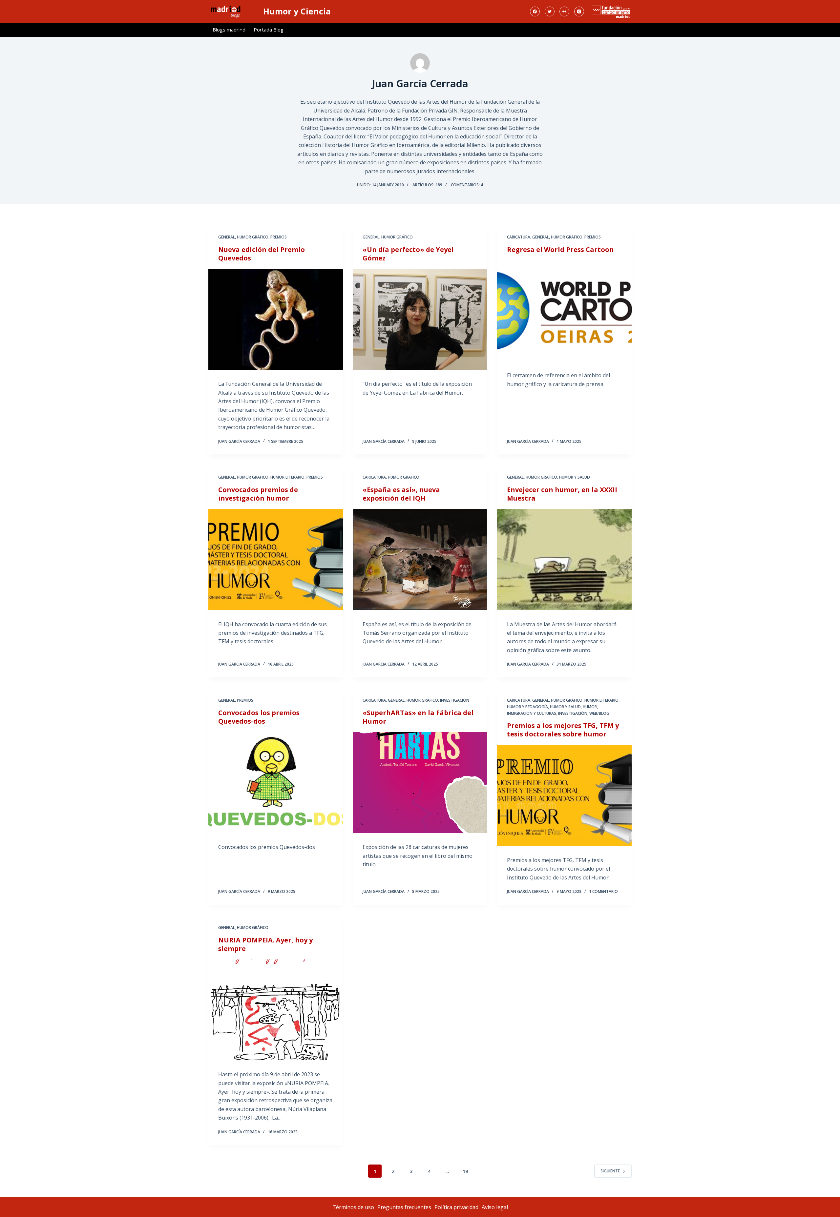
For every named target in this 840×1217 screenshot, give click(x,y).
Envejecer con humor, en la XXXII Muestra (562, 494)
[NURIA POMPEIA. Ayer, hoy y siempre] (275, 1010)
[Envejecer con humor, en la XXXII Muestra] (564, 559)
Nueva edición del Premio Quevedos (261, 253)
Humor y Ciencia (297, 11)
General (226, 237)
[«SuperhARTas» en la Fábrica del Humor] (420, 782)
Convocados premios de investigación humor (258, 494)
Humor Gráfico (252, 237)
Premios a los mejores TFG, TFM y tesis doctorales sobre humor (563, 729)
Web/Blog (599, 713)
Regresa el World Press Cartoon (560, 249)
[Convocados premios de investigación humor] (275, 559)
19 (465, 1171)
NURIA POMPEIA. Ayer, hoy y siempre (265, 944)
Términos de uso (353, 1207)
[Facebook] (535, 11)
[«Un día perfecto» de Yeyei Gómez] (420, 319)
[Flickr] (564, 11)
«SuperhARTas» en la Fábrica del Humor (418, 717)
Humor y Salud (574, 477)
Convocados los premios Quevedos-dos (259, 717)
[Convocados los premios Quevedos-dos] (275, 782)
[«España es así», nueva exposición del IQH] (420, 559)
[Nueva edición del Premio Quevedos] (275, 319)
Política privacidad (456, 1207)
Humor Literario (287, 477)
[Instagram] (579, 11)
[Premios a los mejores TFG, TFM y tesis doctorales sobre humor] (564, 795)
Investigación (454, 700)
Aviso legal (495, 1207)
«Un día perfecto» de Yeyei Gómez (408, 253)
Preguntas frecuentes (404, 1207)
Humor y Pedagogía (527, 707)
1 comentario (603, 891)
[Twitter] (550, 11)
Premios (278, 237)
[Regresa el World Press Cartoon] (564, 310)
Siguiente (610, 1171)
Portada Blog (269, 29)
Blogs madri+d (229, 29)
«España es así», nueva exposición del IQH (401, 494)
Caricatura (518, 237)
